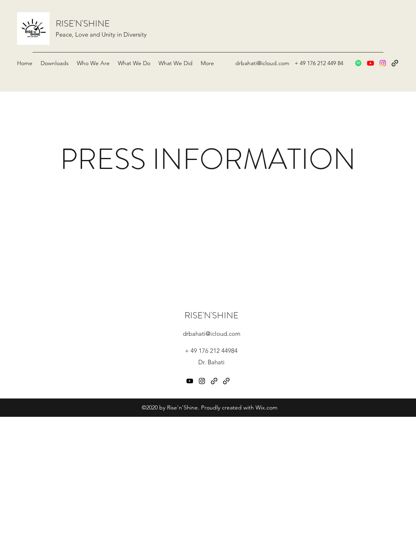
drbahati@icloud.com (262, 63)
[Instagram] (383, 63)
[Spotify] (358, 63)
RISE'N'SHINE (83, 23)
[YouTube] (370, 63)
